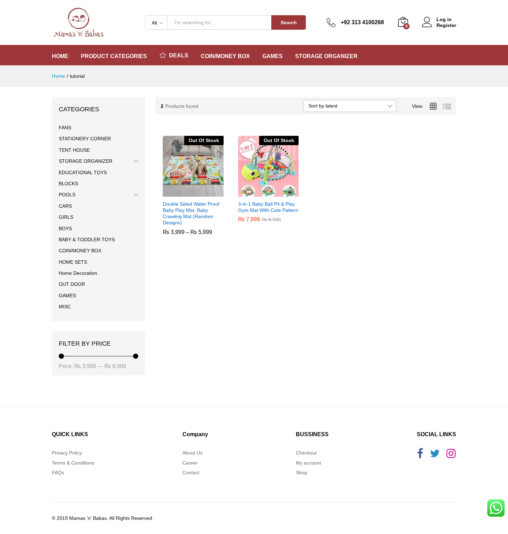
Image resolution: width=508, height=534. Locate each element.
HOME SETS (73, 262)
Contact (190, 472)
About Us (192, 453)
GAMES (67, 295)
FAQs (58, 472)
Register (446, 25)
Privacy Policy (67, 453)
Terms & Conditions (73, 463)
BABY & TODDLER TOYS (87, 239)
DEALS (178, 55)
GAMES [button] (272, 56)
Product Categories (114, 56)
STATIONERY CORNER (85, 138)
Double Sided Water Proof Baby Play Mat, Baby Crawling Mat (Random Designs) (191, 234)
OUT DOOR (72, 284)
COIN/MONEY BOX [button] (225, 56)
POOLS (67, 194)
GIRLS (66, 217)
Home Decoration (78, 273)
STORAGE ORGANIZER (85, 161)
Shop (301, 472)
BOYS (65, 228)
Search (289, 22)
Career (190, 463)
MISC (65, 306)
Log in (444, 19)
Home (60, 56)
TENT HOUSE (74, 150)
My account (308, 463)
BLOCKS (68, 183)
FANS (65, 127)
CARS (65, 206)
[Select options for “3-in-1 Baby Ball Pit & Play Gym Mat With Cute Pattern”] (260, 192)
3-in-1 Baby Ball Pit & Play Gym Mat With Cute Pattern (268, 228)
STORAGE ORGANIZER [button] (326, 56)
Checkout (306, 453)
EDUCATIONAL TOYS (83, 172)
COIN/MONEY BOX (80, 250)
